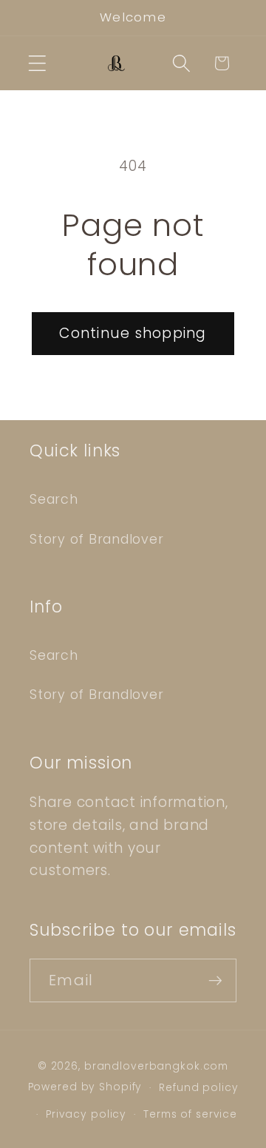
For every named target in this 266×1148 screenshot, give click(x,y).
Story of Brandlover (96, 539)
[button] (37, 63)
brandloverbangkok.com (156, 1066)
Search (54, 499)
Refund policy (198, 1088)
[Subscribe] (215, 980)
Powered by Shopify (85, 1088)
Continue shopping (132, 333)
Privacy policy (86, 1114)
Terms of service (190, 1114)
